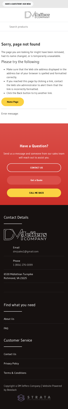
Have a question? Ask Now (18, 4)
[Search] (4, 26)
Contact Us (36, 167)
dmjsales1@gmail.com (26, 251)
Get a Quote (36, 180)
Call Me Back (36, 192)
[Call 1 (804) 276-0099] (64, 4)
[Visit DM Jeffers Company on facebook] (5, 287)
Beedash (12, 389)
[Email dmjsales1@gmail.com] (57, 4)
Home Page (12, 101)
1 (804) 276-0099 (23, 264)
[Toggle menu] (4, 14)
